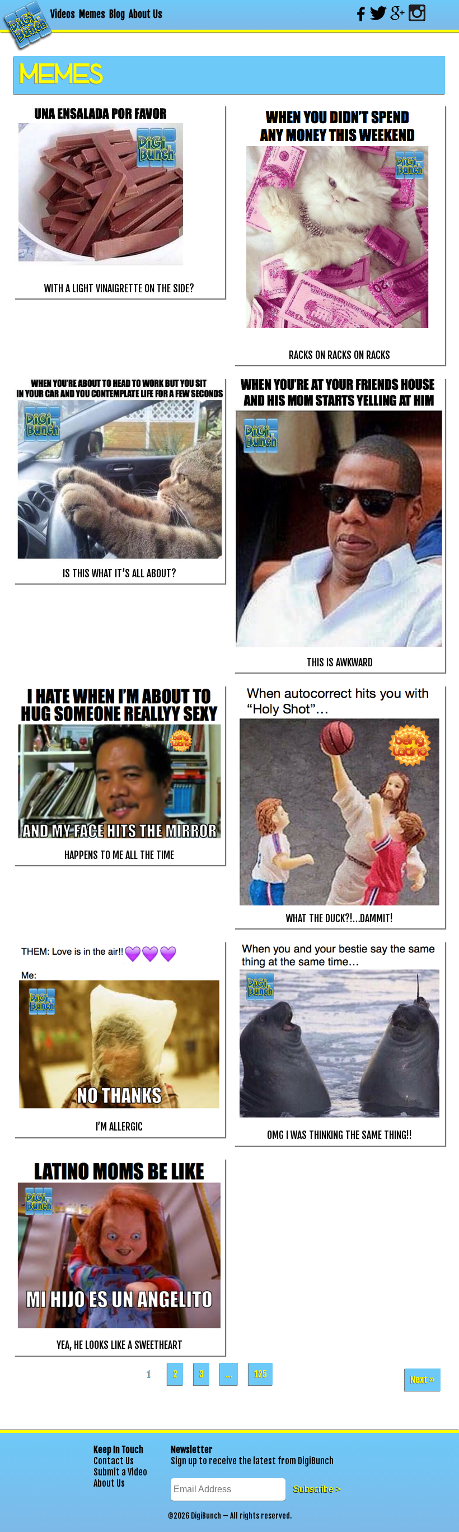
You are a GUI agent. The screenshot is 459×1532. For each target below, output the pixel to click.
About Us (145, 14)
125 (260, 1374)
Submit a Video (120, 1472)
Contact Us (113, 1460)
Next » (422, 1379)
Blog (117, 14)
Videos (62, 14)
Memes (92, 14)
